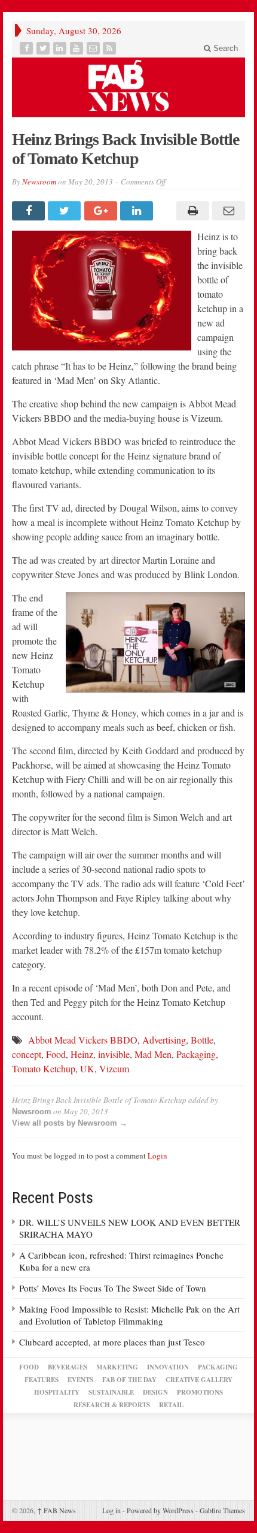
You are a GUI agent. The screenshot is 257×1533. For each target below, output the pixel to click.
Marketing (117, 1367)
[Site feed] (110, 48)
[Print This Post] (191, 210)
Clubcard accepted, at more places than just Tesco (112, 1342)
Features (42, 1379)
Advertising (164, 1039)
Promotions (200, 1392)
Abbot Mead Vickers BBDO (82, 1039)
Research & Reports (112, 1405)
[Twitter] (44, 48)
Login (157, 1155)
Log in (111, 1510)
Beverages (67, 1367)
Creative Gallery (199, 1379)
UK (87, 1068)
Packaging (196, 1054)
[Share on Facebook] (30, 210)
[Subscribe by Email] (94, 48)
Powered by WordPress (160, 1510)
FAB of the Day (129, 1379)
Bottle (202, 1039)
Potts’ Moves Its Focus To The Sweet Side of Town (112, 1288)
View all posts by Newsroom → (69, 1122)
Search (224, 48)
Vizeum (114, 1068)
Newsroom (39, 181)
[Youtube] (77, 48)
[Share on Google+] (102, 210)
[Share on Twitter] (66, 210)
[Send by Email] (227, 210)
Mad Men (153, 1054)
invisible (114, 1054)
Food (56, 1054)
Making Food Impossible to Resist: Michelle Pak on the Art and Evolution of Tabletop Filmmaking (129, 1315)
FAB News (56, 1510)
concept (26, 1054)
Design (155, 1392)
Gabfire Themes (222, 1510)
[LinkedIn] (61, 48)
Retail (171, 1405)
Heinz (82, 1054)
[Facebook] (27, 48)
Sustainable (111, 1392)
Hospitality (56, 1392)
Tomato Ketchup (43, 1068)
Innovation (168, 1367)
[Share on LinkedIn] (138, 210)
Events (80, 1379)
